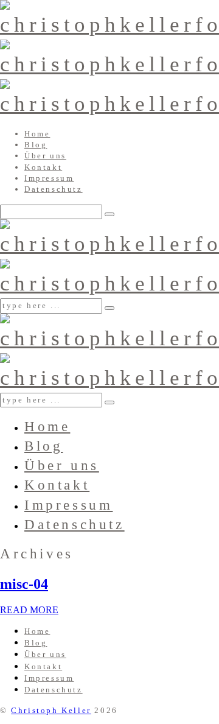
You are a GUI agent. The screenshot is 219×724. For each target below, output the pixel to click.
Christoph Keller (51, 710)
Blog (35, 144)
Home (37, 133)
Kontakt (43, 167)
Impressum (49, 178)
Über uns (45, 155)
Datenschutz (53, 189)
